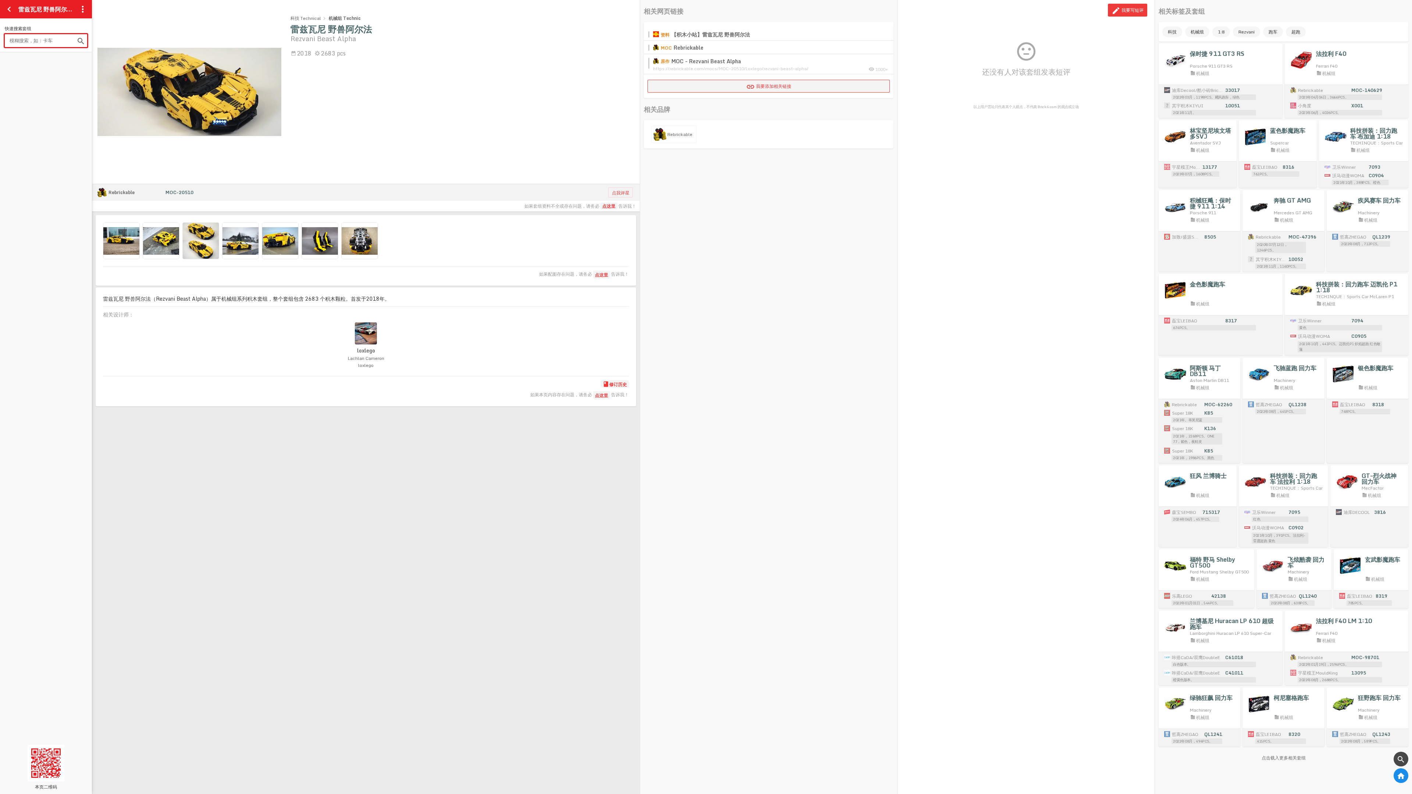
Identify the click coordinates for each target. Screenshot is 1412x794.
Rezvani (1246, 31)
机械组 (1197, 31)
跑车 (1273, 31)
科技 (1172, 31)
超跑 (1295, 31)
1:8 (1221, 31)
